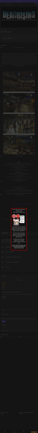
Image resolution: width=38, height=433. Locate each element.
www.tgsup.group (21, 245)
